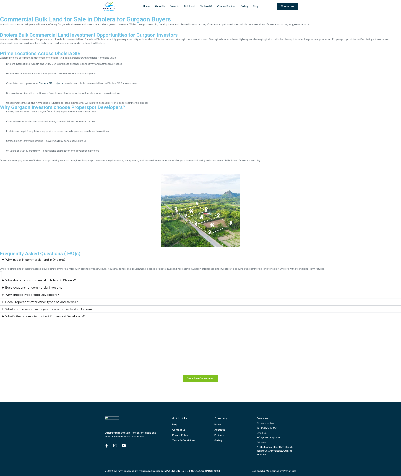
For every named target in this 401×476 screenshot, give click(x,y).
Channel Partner (226, 6)
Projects (175, 6)
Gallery (244, 6)
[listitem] (200, 24)
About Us (159, 6)
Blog (255, 6)
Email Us (261, 433)
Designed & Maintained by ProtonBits (274, 471)
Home (146, 6)
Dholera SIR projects (51, 83)
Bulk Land (189, 6)
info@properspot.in (268, 437)
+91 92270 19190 (266, 427)
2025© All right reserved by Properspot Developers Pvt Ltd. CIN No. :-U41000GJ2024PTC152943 (162, 471)
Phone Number (265, 423)
